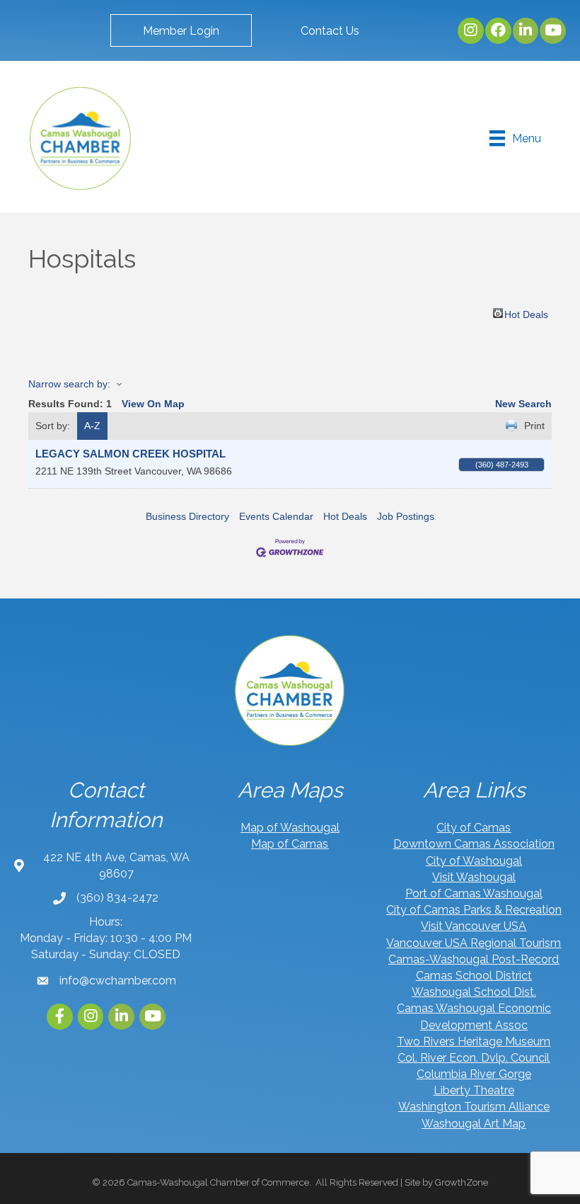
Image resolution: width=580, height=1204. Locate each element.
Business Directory (187, 516)
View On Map (153, 403)
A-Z (92, 425)
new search (523, 403)
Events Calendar (276, 516)
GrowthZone (461, 1182)
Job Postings (405, 516)
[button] (181, 30)
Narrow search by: (69, 384)
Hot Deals (526, 313)
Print (534, 425)
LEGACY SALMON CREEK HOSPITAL (130, 454)
